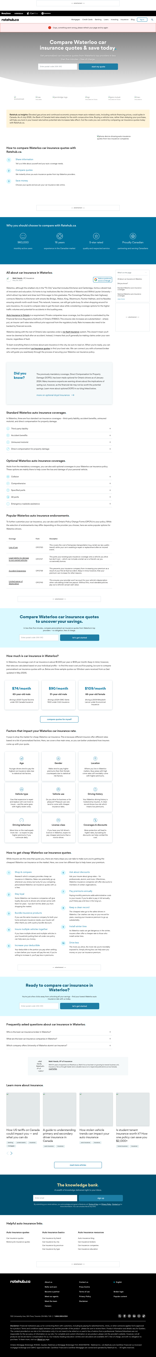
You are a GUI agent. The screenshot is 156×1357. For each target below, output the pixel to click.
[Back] (7, 1153)
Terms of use (84, 1292)
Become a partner (52, 1292)
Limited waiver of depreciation (16, 582)
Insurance (124, 20)
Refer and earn (51, 1287)
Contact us (116, 1204)
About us (48, 1282)
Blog (133, 20)
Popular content (120, 1296)
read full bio (53, 1069)
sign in (142, 19)
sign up (101, 1198)
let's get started (79, 637)
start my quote (98, 66)
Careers (48, 1306)
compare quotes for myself (59, 719)
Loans (106, 20)
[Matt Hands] (8, 279)
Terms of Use (93, 1204)
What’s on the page (124, 273)
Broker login (119, 1292)
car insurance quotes (40, 348)
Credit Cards (87, 20)
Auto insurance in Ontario (18, 315)
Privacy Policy (106, 1204)
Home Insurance (122, 1146)
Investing (114, 20)
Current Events (21, 1142)
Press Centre (84, 1287)
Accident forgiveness (17, 571)
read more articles (78, 1165)
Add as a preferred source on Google (104, 279)
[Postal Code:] (57, 66)
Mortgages (75, 20)
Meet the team (51, 1301)
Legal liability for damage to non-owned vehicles (19, 559)
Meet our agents (51, 1296)
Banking (98, 20)
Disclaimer (83, 1301)
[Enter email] (55, 1198)
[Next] (11, 1153)
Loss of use (13, 547)
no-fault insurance (71, 332)
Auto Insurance (49, 1146)
